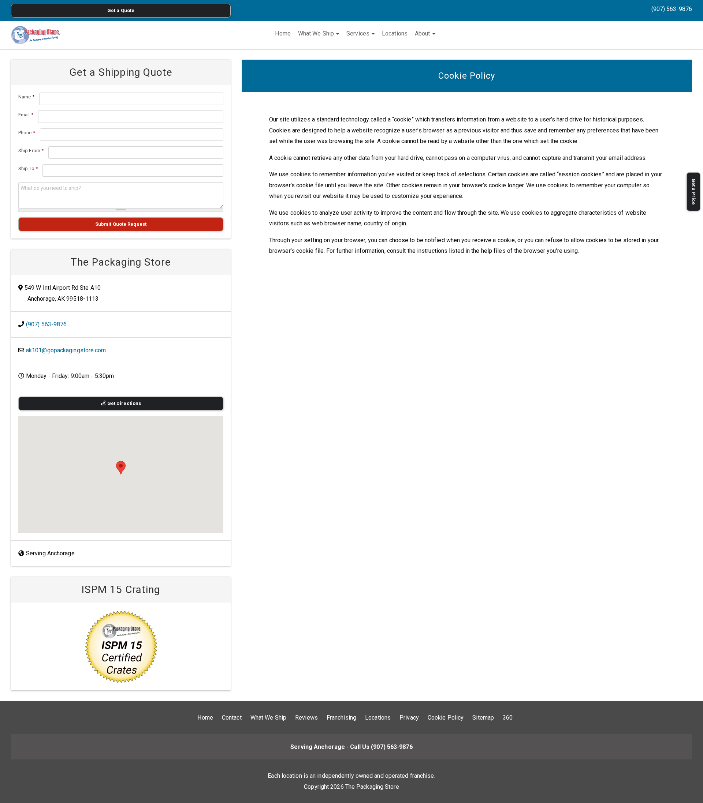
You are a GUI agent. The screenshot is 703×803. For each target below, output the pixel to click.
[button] (121, 467)
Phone (26, 132)
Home (282, 33)
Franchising (341, 717)
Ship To (28, 168)
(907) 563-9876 (671, 8)
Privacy (409, 717)
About (423, 33)
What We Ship (316, 33)
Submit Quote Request (120, 224)
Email (25, 114)
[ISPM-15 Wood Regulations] (120, 646)
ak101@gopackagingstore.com (66, 350)
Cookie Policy (446, 717)
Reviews (306, 717)
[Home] (35, 35)
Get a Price (693, 192)
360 (508, 717)
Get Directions (124, 403)
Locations (395, 33)
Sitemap (483, 717)
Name (26, 97)
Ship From (31, 150)
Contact (232, 717)
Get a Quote (120, 10)
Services (358, 33)
